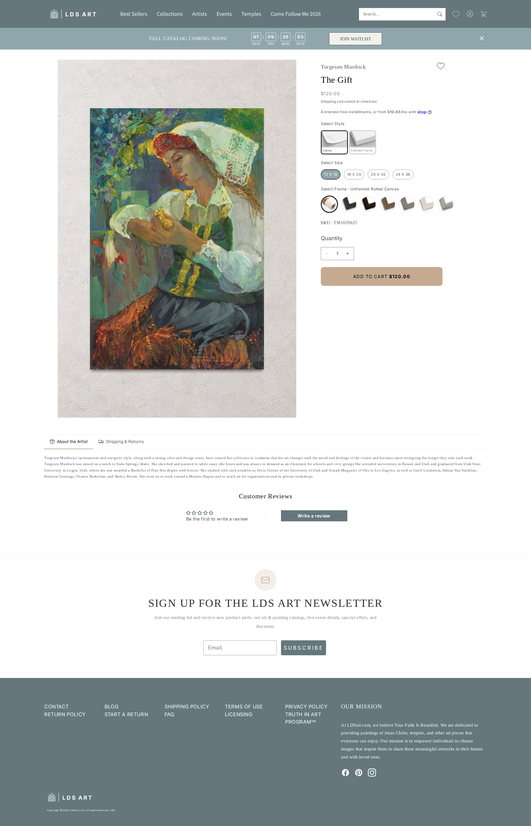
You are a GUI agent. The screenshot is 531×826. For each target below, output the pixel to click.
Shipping (328, 101)
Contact (56, 707)
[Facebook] (345, 775)
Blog (111, 707)
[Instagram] (372, 775)
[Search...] (439, 14)
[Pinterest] (358, 775)
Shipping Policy (187, 707)
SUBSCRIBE (303, 648)
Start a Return (126, 714)
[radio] (334, 142)
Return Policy (65, 714)
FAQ (169, 714)
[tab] (68, 442)
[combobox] (402, 14)
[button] (169, 14)
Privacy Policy (306, 707)
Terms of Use (244, 707)
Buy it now (381, 295)
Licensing (238, 714)
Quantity (331, 238)
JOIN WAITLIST (355, 39)
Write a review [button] (314, 516)
